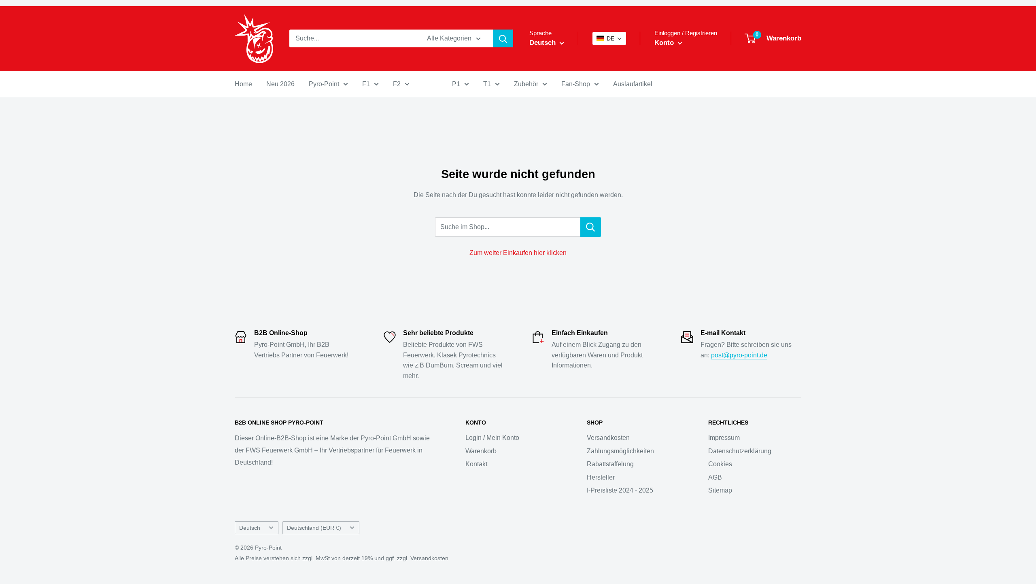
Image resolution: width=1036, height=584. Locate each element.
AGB (715, 477)
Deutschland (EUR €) (314, 528)
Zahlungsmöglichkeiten (620, 451)
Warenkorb (481, 451)
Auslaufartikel (632, 84)
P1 (456, 84)
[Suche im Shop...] (590, 227)
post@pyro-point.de (739, 355)
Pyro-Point (324, 84)
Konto (665, 43)
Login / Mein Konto (492, 437)
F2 (397, 84)
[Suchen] (503, 38)
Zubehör (526, 84)
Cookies (720, 464)
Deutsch (249, 528)
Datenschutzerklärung (739, 451)
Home (243, 84)
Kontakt (476, 464)
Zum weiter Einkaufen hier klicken (518, 252)
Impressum (724, 437)
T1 (487, 84)
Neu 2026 (280, 84)
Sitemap (720, 490)
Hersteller (601, 477)
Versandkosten (608, 437)
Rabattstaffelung (610, 464)
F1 (366, 84)
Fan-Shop (575, 84)
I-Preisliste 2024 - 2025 (620, 490)
